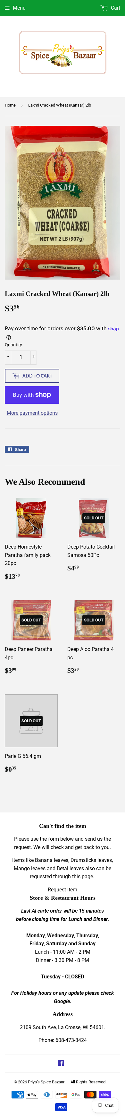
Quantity (13, 344)
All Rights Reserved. (88, 1082)
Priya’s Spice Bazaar (46, 1082)
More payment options (32, 413)
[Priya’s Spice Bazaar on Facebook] (61, 1064)
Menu (19, 8)
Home (10, 105)
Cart (115, 8)
